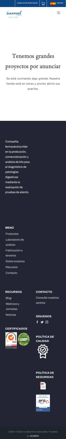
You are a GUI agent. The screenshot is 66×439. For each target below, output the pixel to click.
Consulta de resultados (27, 3)
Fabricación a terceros (14, 253)
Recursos (12, 267)
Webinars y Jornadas (12, 306)
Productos (12, 233)
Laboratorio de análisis (15, 242)
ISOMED (34, 436)
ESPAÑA (59, 3)
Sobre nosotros (15, 261)
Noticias (11, 314)
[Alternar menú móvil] (59, 13)
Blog (8, 298)
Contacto (11, 272)
